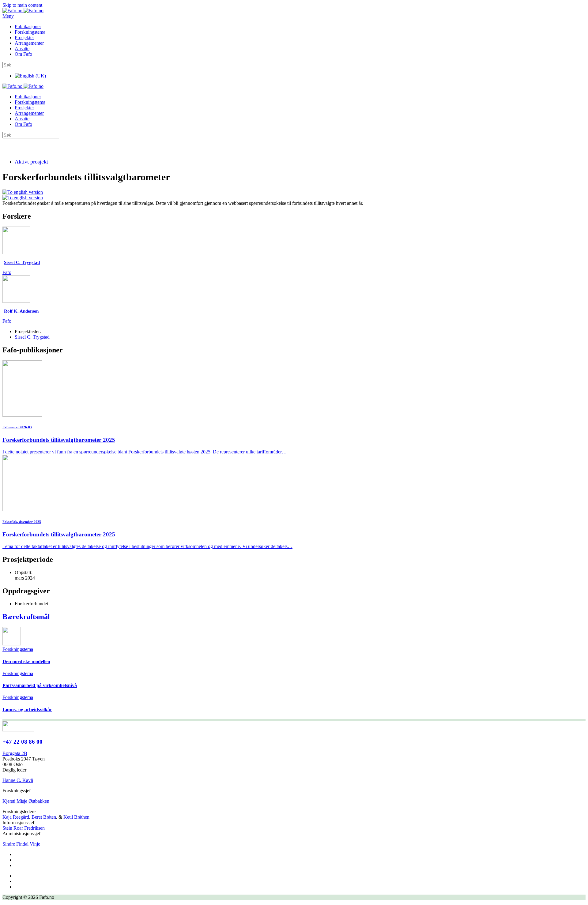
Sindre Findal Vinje (21, 844)
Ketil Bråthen (76, 817)
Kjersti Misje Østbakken (25, 801)
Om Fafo (23, 54)
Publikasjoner (28, 26)
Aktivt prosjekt (31, 162)
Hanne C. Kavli (17, 780)
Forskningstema (30, 32)
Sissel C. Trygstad (32, 337)
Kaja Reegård (15, 817)
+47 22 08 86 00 (22, 741)
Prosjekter (24, 37)
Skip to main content (22, 5)
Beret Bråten (44, 817)
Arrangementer (29, 43)
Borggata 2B (14, 753)
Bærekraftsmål (26, 617)
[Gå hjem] (22, 10)
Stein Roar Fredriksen (23, 828)
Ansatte (22, 48)
